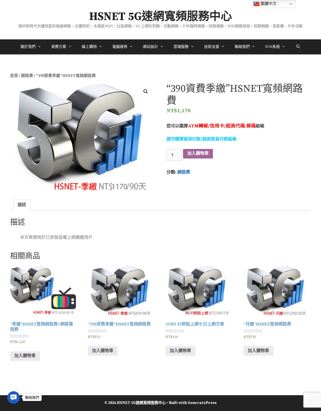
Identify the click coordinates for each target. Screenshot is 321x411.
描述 (22, 205)
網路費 (27, 75)
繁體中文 (268, 4)
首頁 (14, 75)
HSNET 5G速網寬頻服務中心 (160, 17)
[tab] (22, 205)
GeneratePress (202, 402)
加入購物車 (198, 153)
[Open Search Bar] (297, 46)
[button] (13, 397)
